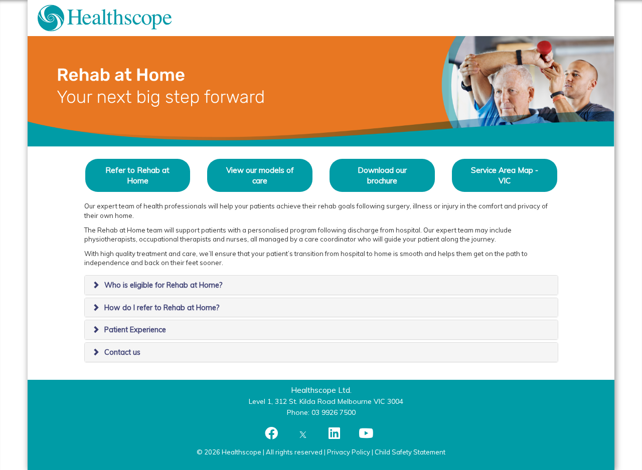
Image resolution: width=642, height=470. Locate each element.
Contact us (122, 352)
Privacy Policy (348, 452)
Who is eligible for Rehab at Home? (163, 285)
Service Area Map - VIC (504, 175)
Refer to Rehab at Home (137, 175)
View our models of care (260, 175)
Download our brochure (382, 175)
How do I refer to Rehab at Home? (162, 307)
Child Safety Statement (410, 452)
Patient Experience (135, 329)
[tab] (321, 285)
